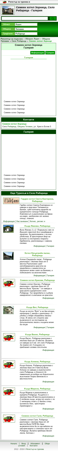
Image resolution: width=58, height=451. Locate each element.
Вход (24, 444)
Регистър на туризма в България (19, 2)
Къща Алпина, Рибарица (37, 361)
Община (7, 29)
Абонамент (35, 444)
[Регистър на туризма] (8, 10)
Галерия (50, 53)
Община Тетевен (24, 126)
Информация (37, 53)
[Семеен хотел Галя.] (11, 419)
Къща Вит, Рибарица (37, 307)
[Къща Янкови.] (11, 229)
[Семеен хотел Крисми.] (11, 283)
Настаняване (22, 221)
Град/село (8, 33)
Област (6, 24)
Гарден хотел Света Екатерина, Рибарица (37, 200)
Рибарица (12, 126)
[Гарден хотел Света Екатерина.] (11, 201)
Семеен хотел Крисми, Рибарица (37, 280)
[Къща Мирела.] (11, 391)
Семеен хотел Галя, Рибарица (37, 416)
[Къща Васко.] (11, 337)
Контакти (33, 446)
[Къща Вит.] (11, 310)
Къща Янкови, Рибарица (37, 226)
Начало (14, 444)
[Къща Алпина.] (11, 364)
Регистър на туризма (35, 449)
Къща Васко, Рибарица (37, 334)
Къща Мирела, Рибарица (37, 388)
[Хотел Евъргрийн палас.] (11, 256)
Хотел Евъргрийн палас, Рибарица (37, 254)
